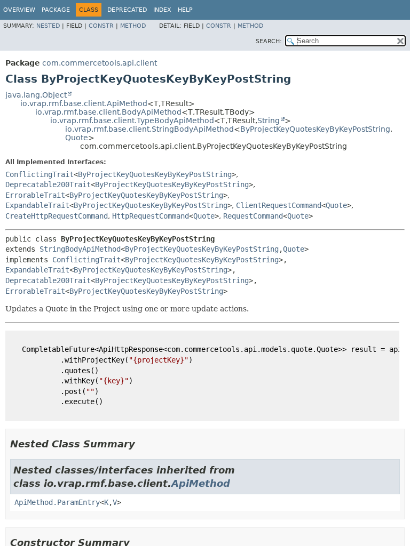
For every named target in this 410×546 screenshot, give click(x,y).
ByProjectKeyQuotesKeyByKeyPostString (315, 129)
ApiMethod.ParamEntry (57, 502)
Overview (19, 9)
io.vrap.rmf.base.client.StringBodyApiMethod (149, 129)
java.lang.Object (36, 95)
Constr (101, 25)
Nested (48, 25)
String (268, 120)
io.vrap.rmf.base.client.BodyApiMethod (108, 112)
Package (56, 9)
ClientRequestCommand (278, 205)
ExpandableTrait (37, 205)
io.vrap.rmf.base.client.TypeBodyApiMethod (132, 120)
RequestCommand (253, 216)
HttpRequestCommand (150, 216)
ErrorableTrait (35, 195)
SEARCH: (269, 41)
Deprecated (127, 9)
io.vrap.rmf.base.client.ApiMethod (83, 103)
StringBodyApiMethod (80, 249)
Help (185, 9)
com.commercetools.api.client (99, 63)
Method (133, 25)
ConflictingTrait (39, 174)
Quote (76, 137)
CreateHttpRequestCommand (56, 216)
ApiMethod (200, 483)
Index (162, 9)
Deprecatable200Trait (48, 184)
